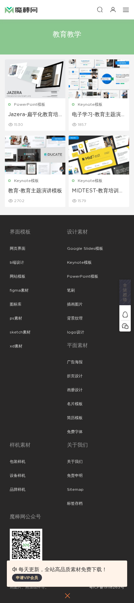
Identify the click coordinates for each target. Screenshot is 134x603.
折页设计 (75, 376)
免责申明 (75, 475)
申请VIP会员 (27, 578)
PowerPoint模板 (29, 104)
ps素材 (16, 318)
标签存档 (75, 503)
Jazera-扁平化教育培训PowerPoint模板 (33, 115)
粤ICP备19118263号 (106, 587)
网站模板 (17, 276)
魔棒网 (21, 9)
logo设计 (75, 332)
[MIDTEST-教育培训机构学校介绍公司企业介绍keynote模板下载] (99, 155)
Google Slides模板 (85, 248)
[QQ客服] (125, 314)
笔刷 (71, 290)
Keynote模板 (90, 104)
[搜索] (100, 10)
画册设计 (75, 390)
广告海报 (75, 362)
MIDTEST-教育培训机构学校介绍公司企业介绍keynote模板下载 (98, 191)
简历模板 (75, 418)
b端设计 (17, 262)
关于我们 (75, 462)
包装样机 (17, 462)
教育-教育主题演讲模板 (35, 190)
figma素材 (19, 290)
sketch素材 (20, 332)
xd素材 (16, 346)
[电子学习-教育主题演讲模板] (99, 78)
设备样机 (17, 475)
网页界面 (17, 248)
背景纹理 (75, 318)
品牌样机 (17, 489)
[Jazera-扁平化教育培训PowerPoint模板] (35, 78)
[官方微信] (125, 326)
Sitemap (75, 489)
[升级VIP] (125, 294)
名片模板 (75, 404)
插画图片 (75, 304)
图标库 (15, 304)
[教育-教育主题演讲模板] (35, 155)
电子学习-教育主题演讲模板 (99, 115)
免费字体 (75, 432)
